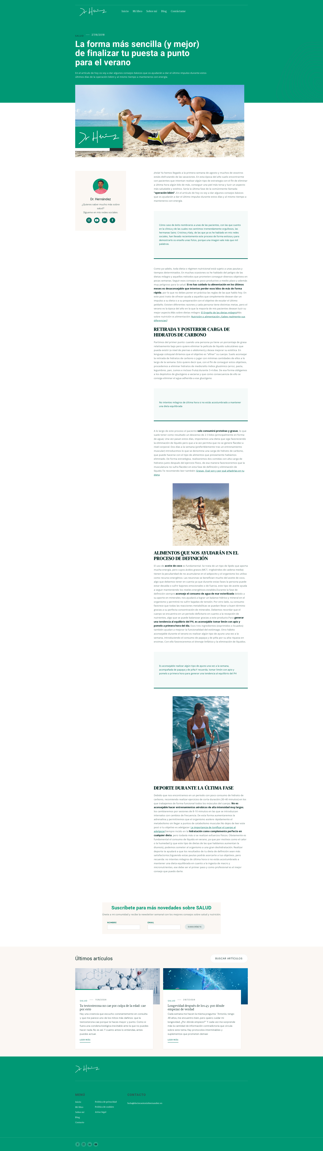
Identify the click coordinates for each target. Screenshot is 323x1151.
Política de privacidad (106, 1102)
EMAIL (151, 922)
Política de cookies (104, 1107)
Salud (79, 35)
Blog (164, 11)
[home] (99, 11)
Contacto (79, 1122)
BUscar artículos (229, 958)
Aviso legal (100, 1112)
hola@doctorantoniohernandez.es (144, 1103)
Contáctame (178, 11)
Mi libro (137, 11)
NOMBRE (112, 922)
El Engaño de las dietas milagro (219, 312)
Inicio (125, 11)
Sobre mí (151, 11)
